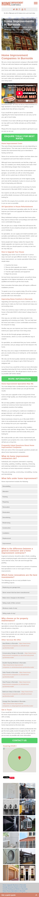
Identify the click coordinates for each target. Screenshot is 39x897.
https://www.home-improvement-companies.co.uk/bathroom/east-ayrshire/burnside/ (17, 694)
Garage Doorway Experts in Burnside (14, 887)
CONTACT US (19, 740)
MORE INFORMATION (19, 379)
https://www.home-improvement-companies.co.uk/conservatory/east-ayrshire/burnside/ (19, 655)
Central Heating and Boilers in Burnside (15, 889)
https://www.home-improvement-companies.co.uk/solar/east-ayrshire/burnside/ (16, 675)
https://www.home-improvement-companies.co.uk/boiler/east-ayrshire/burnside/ (16, 646)
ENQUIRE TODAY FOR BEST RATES (19, 137)
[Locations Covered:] (2, 3)
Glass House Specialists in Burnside (14, 891)
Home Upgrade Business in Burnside (14, 885)
